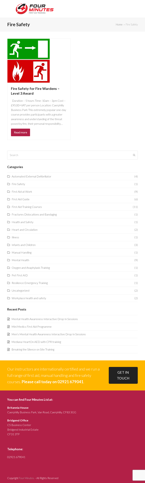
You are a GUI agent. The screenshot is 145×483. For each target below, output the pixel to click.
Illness (15, 237)
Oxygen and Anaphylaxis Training (31, 267)
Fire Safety (18, 184)
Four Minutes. (26, 478)
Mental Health (20, 260)
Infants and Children (24, 244)
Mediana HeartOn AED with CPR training (36, 341)
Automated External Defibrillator (31, 176)
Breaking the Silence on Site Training (32, 349)
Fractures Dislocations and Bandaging (34, 214)
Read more (20, 132)
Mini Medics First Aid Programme (31, 326)
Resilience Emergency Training (30, 282)
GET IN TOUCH (123, 375)
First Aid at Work (22, 191)
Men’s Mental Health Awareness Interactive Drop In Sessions (48, 334)
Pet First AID (20, 275)
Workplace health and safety (29, 298)
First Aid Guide (21, 199)
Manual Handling (21, 252)
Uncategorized (20, 290)
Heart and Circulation (24, 229)
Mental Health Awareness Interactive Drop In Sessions (44, 319)
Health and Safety (22, 222)
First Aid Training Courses (27, 206)
